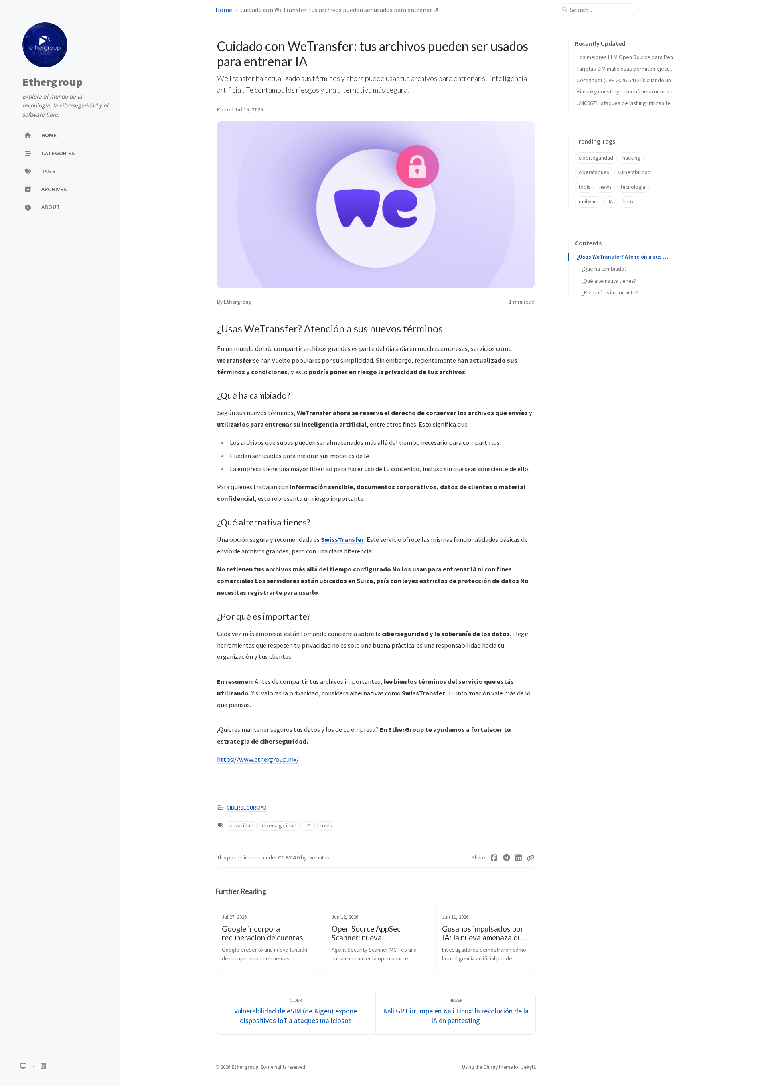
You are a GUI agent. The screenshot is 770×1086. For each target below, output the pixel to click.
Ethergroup (52, 82)
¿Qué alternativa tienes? (609, 281)
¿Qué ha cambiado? (604, 268)
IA (308, 825)
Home (223, 10)
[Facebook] (494, 857)
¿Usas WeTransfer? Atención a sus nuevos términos (624, 256)
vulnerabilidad (634, 172)
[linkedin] (43, 1066)
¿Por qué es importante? (610, 292)
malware (589, 201)
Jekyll (528, 1067)
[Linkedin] (518, 857)
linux (628, 201)
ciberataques (594, 172)
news (605, 187)
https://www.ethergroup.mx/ (258, 759)
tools (326, 825)
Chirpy (490, 1067)
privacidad (241, 825)
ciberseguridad (279, 825)
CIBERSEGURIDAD (247, 807)
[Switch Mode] (23, 1066)
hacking (631, 157)
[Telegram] (506, 857)
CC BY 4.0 (289, 857)
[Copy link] (531, 857)
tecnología (633, 187)
